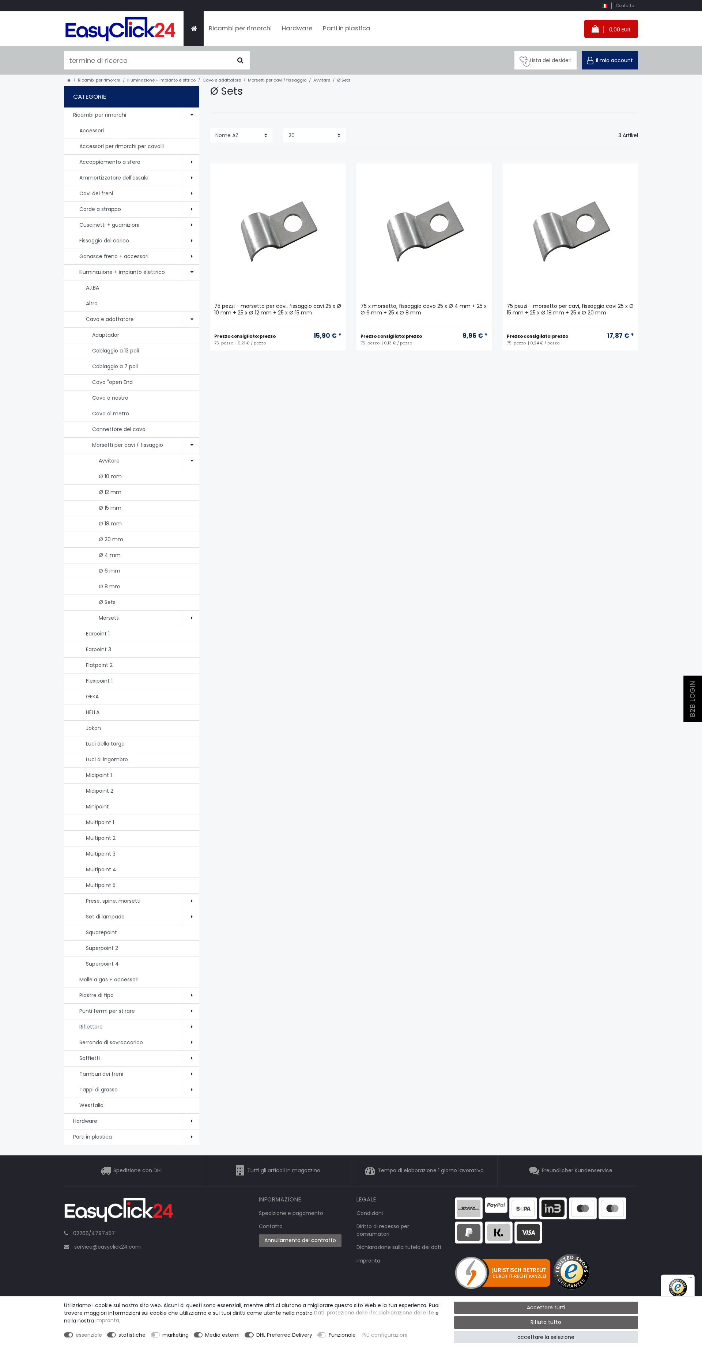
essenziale (89, 1335)
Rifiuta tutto (546, 1322)
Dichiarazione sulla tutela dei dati (398, 1247)
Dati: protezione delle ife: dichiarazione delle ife (374, 1313)
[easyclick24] (119, 1212)
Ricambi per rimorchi (240, 28)
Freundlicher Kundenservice (577, 1170)
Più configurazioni (384, 1335)
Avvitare (321, 80)
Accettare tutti (546, 1307)
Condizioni (369, 1213)
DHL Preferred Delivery (284, 1335)
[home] (69, 80)
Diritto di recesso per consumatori (382, 1230)
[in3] (553, 1208)
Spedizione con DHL (138, 1170)
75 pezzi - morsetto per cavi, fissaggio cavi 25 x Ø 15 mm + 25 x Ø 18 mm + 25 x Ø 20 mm (570, 309)
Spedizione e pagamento (291, 1213)
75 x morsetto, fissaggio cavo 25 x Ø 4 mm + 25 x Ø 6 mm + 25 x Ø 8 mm (424, 309)
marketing (175, 1335)
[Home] (194, 28)
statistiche (132, 1335)
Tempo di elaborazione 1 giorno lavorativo (431, 1170)
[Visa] (528, 1232)
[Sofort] (499, 1232)
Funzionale (342, 1335)
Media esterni (222, 1335)
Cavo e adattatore (222, 80)
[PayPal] (496, 1205)
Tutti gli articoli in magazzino (283, 1170)
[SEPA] (523, 1208)
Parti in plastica (346, 28)
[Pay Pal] (469, 1232)
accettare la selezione (545, 1337)
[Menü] (690, 1279)
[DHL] (469, 1208)
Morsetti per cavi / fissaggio (277, 80)
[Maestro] (583, 1208)
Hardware (297, 28)
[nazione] (604, 5)
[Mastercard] (612, 1208)
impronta (368, 1260)
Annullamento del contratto (300, 1240)
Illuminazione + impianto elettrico (161, 80)
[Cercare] (240, 60)
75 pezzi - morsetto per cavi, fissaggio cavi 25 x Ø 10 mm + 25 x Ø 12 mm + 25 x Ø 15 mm (277, 309)
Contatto (625, 5)
